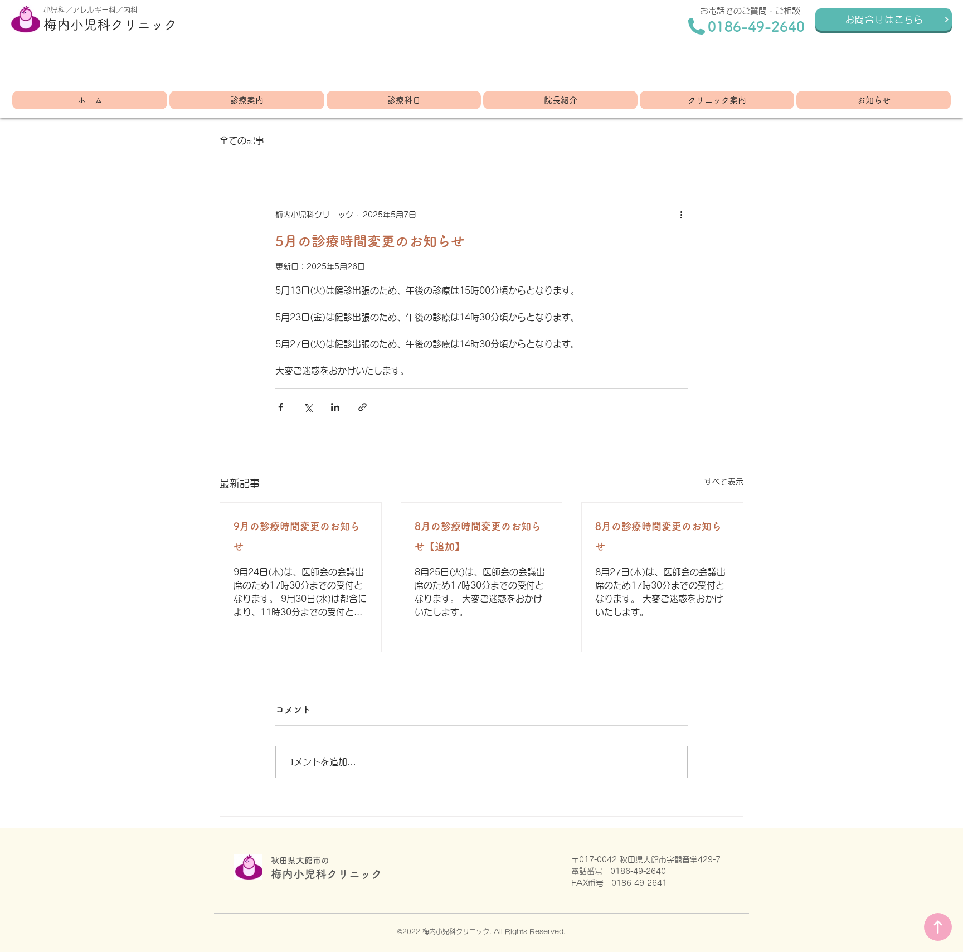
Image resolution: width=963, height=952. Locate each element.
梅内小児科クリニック (110, 24)
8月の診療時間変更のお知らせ (658, 536)
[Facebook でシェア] (280, 407)
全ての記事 (242, 140)
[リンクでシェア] (362, 407)
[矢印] (938, 927)
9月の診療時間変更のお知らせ (297, 536)
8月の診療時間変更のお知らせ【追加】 (478, 536)
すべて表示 (723, 481)
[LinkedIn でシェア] (335, 407)
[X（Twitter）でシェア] (308, 407)
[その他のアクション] (681, 214)
